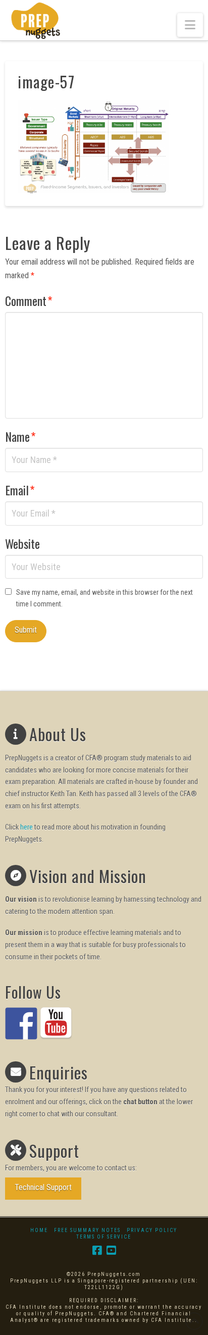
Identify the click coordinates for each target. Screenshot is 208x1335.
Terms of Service (103, 1237)
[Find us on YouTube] (56, 1023)
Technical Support (43, 1187)
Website (22, 543)
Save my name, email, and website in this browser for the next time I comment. (104, 598)
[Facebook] (96, 1250)
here (26, 827)
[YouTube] (111, 1250)
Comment (29, 300)
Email (20, 490)
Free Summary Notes (87, 1230)
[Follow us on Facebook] (21, 1023)
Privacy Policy (152, 1230)
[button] (190, 25)
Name (20, 436)
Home (39, 1230)
